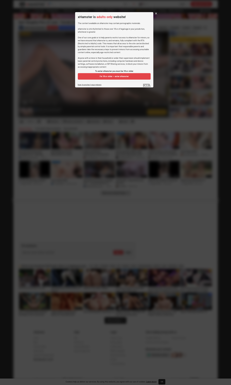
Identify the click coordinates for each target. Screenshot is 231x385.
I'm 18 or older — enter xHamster (114, 76)
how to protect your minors (89, 85)
